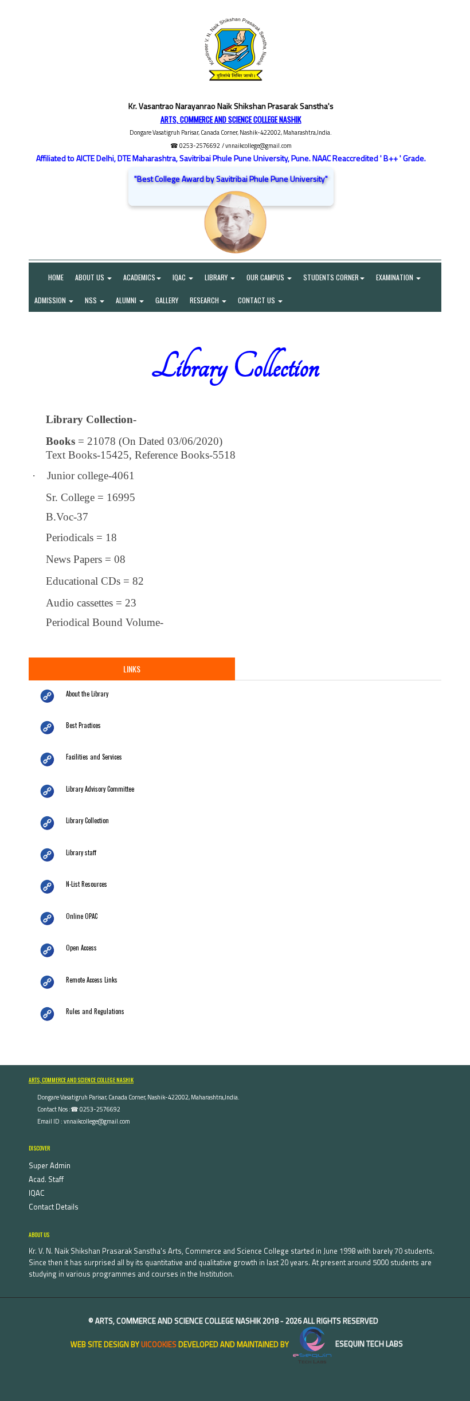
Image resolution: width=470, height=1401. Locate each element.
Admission (51, 300)
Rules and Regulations (95, 1011)
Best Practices (83, 725)
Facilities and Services (94, 756)
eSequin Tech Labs (368, 1343)
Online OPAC (81, 916)
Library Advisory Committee (100, 788)
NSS (92, 300)
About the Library (87, 693)
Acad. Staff (46, 1179)
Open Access (81, 947)
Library (217, 277)
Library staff (81, 852)
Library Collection (87, 820)
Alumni (127, 300)
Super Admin (49, 1165)
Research (205, 300)
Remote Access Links (91, 979)
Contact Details (54, 1206)
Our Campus (266, 277)
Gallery (166, 300)
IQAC (180, 277)
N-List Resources (86, 884)
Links (131, 669)
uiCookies (159, 1343)
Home (49, 277)
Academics (139, 277)
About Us (90, 277)
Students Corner (331, 277)
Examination (395, 277)
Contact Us (257, 300)
